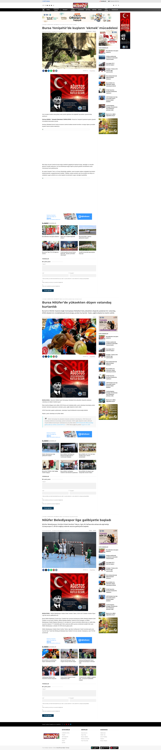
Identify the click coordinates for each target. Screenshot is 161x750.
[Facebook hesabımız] (43, 5)
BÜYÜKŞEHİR (88, 31)
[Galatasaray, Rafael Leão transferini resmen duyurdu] (50, 671)
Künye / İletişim (103, 740)
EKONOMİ (81, 9)
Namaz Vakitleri (84, 736)
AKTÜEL (88, 9)
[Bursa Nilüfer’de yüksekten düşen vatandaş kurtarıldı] (102, 85)
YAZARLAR (115, 9)
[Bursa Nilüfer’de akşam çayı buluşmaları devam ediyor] (87, 465)
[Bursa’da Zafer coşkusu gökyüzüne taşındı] (87, 230)
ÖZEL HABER (73, 9)
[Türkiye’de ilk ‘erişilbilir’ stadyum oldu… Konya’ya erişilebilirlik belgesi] (87, 671)
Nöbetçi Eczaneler (85, 738)
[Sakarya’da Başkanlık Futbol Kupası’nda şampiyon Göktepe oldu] (87, 654)
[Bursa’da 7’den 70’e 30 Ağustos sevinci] (50, 246)
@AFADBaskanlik (81, 422)
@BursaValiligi (89, 422)
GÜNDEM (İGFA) (56, 9)
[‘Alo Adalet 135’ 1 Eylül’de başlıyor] (102, 66)
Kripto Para (83, 734)
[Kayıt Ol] (113, 5)
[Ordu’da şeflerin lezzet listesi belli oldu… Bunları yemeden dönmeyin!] (69, 246)
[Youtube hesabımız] (47, 5)
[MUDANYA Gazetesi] (80, 7)
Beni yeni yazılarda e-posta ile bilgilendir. (51, 286)
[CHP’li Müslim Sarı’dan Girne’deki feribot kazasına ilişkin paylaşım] (102, 99)
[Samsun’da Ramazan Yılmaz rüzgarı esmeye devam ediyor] (69, 654)
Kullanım (102, 738)
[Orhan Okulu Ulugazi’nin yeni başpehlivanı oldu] (69, 671)
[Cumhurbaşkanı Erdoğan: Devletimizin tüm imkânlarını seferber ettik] (102, 108)
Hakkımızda (102, 732)
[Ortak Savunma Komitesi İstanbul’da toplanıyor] (102, 92)
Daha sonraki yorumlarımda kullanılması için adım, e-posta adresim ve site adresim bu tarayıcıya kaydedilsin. (65, 278)
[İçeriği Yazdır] (56, 71)
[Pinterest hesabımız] (49, 5)
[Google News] (92, 71)
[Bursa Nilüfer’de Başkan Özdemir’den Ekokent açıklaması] (69, 465)
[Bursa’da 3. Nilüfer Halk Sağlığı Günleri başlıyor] (50, 465)
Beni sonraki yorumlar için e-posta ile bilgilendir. (52, 282)
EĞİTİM (94, 9)
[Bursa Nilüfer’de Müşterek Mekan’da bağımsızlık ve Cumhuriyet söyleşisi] (69, 448)
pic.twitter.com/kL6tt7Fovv (58, 424)
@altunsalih (48, 424)
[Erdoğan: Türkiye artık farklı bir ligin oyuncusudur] (102, 71)
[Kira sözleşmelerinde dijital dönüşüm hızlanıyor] (102, 78)
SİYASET (65, 9)
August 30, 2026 (85, 424)
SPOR (99, 9)
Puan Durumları (84, 740)
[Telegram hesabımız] (51, 5)
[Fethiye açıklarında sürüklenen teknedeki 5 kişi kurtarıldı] (102, 59)
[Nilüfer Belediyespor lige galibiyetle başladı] (50, 448)
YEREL (48, 9)
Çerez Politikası (103, 736)
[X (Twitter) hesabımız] (45, 5)
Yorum (44, 264)
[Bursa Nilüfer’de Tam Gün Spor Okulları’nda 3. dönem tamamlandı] (87, 448)
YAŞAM (94, 31)
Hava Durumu (84, 732)
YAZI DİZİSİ (106, 9)
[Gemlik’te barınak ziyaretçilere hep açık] (87, 246)
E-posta (72, 273)
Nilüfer (94, 317)
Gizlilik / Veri (102, 734)
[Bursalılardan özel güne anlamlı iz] (50, 230)
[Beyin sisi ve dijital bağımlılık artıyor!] (69, 230)
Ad (43, 273)
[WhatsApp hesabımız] (53, 5)
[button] (43, 9)
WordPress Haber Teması (62, 747)
